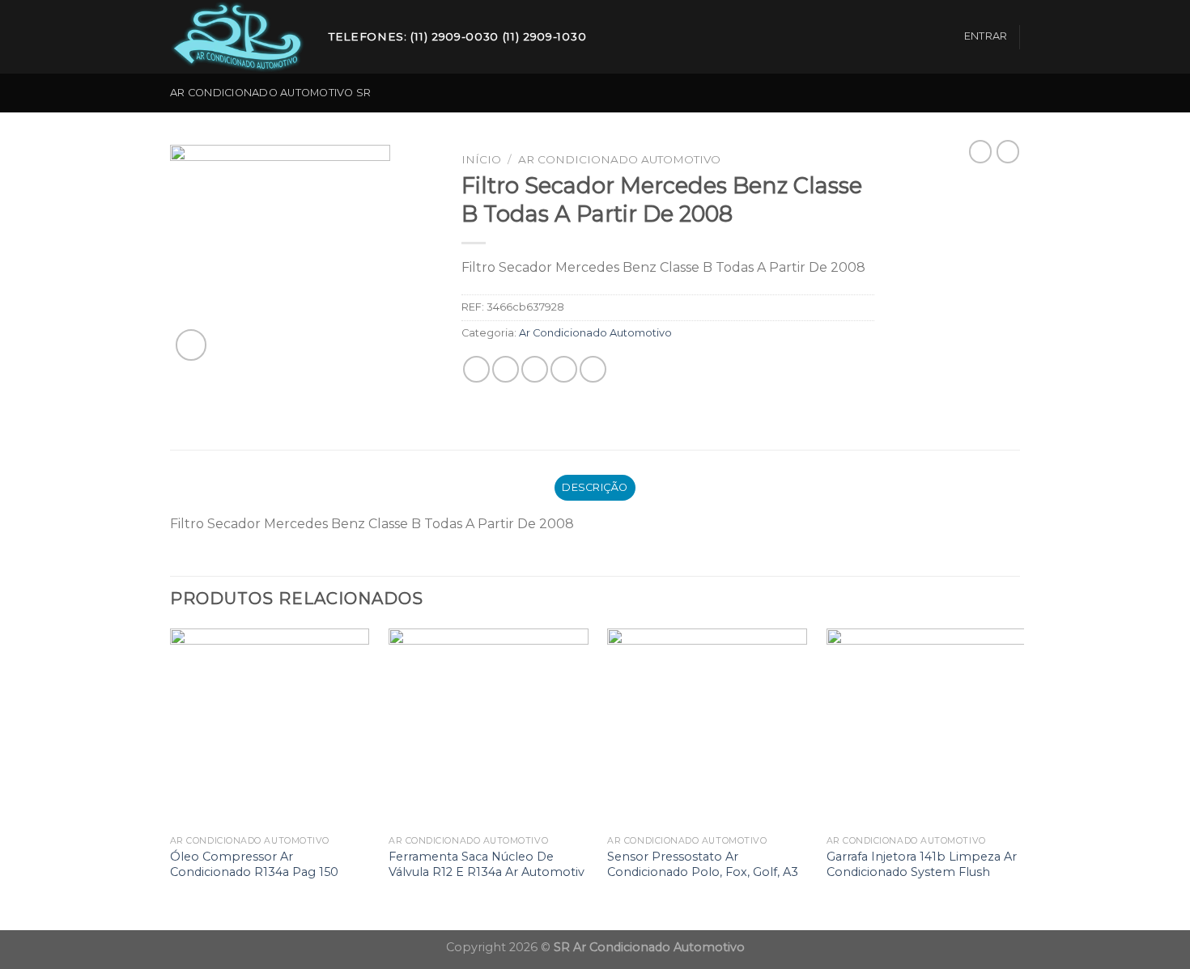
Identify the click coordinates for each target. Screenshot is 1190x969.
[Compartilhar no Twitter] (505, 369)
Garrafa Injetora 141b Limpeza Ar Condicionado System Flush (922, 864)
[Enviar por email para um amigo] (534, 369)
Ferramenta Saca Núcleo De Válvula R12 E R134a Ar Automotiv (486, 864)
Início (481, 159)
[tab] (595, 488)
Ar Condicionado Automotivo (619, 159)
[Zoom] (191, 345)
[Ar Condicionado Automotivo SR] (237, 37)
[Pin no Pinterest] (563, 369)
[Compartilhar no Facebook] (476, 369)
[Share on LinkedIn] (593, 369)
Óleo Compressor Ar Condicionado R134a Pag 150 (254, 864)
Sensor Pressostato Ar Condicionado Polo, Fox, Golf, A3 (702, 864)
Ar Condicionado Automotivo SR (270, 93)
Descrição (594, 487)
